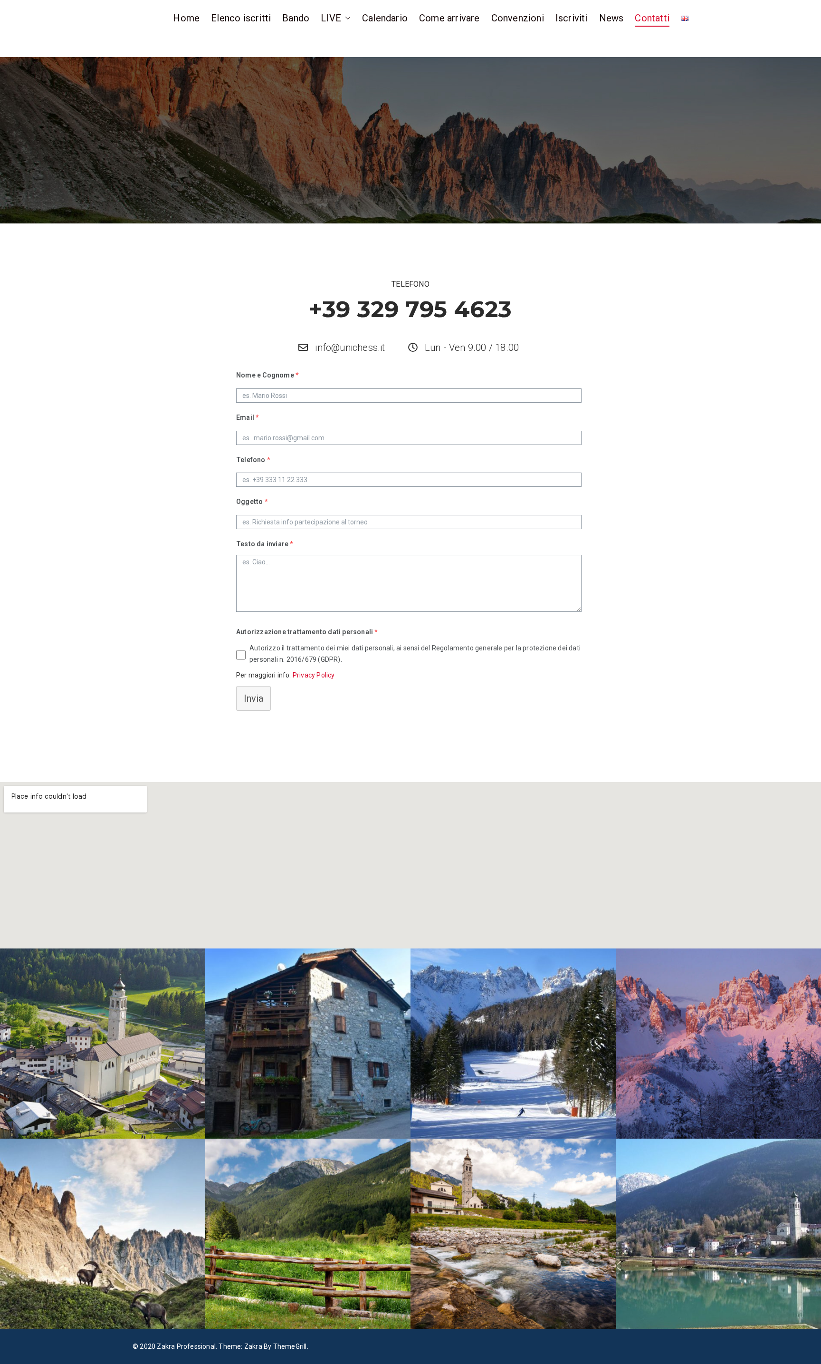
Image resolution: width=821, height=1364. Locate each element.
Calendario (385, 18)
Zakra (253, 1346)
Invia (253, 698)
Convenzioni (517, 18)
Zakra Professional (186, 1346)
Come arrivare (449, 18)
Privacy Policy (314, 675)
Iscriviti (571, 18)
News (611, 18)
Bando (295, 18)
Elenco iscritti (241, 18)
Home (186, 18)
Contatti (652, 18)
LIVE (331, 18)
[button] (346, 18)
